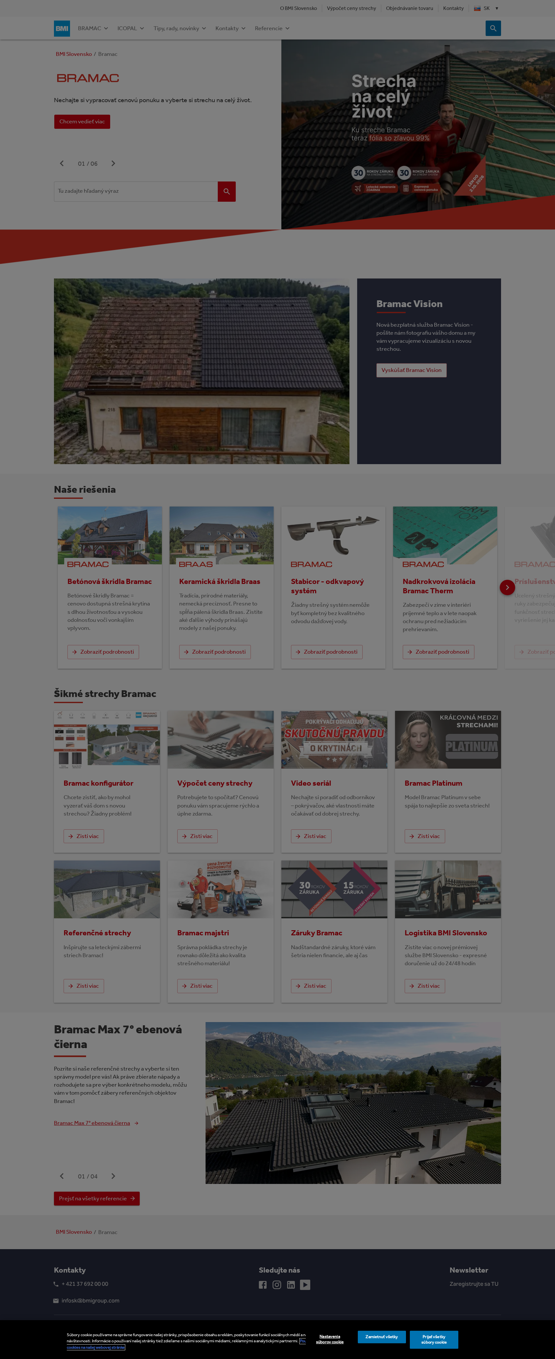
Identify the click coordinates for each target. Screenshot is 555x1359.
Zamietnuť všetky (382, 1336)
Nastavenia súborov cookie (330, 1339)
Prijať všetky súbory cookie (434, 1339)
